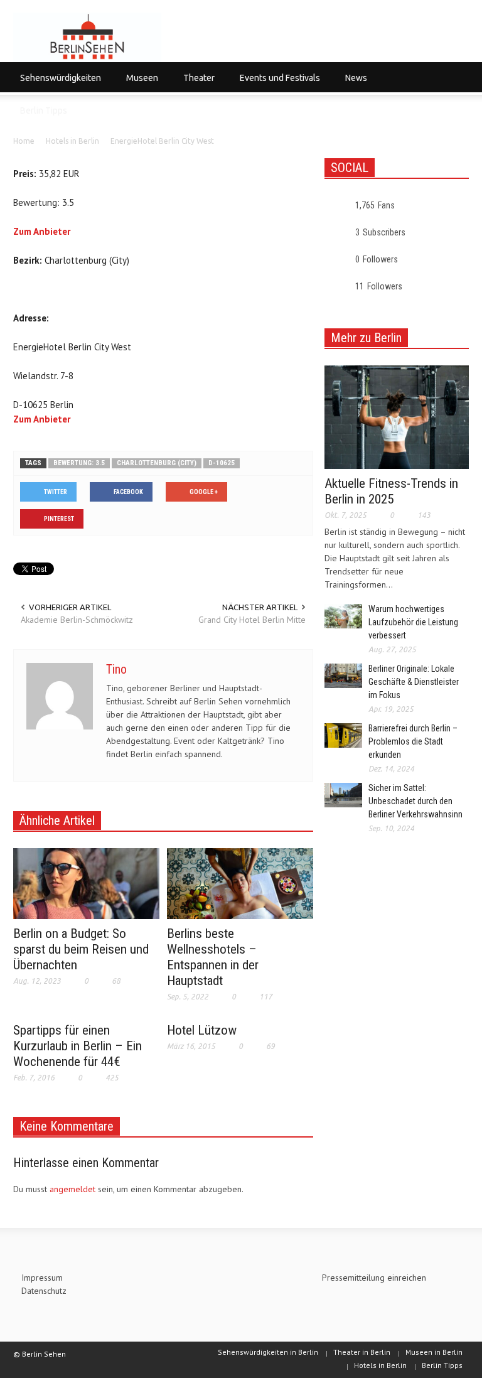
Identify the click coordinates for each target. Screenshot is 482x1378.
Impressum (42, 1277)
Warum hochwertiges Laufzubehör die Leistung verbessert (413, 622)
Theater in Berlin (361, 1352)
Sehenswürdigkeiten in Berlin (268, 1352)
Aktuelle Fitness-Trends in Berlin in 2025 (391, 491)
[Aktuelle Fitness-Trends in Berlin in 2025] (396, 416)
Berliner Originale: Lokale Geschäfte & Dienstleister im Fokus (413, 682)
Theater (195, 84)
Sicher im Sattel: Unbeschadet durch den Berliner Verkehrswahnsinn (415, 801)
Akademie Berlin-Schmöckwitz (77, 619)
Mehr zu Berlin (366, 337)
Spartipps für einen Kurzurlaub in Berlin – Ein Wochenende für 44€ (77, 1046)
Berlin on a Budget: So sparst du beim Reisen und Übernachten (81, 949)
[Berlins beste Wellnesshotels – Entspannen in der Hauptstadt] (240, 882)
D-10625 (221, 463)
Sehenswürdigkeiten (57, 84)
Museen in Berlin (434, 1352)
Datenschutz (44, 1290)
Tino (116, 669)
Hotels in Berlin (380, 1365)
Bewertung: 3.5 (79, 463)
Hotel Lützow (202, 1030)
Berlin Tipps (43, 110)
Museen (138, 84)
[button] (456, 77)
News (352, 84)
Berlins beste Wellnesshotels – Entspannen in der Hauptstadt (213, 957)
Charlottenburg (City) (156, 463)
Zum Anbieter (41, 231)
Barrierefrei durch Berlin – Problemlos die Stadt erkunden (413, 741)
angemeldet (72, 1189)
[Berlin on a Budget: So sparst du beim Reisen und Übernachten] (86, 882)
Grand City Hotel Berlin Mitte (252, 619)
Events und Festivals (276, 84)
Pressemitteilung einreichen (374, 1277)
